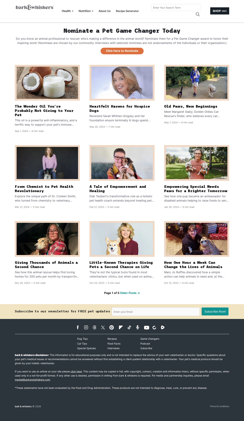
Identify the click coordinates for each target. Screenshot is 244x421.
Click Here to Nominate (122, 51)
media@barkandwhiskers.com (32, 379)
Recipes (112, 338)
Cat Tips (82, 343)
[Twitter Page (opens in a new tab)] (105, 326)
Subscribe (146, 348)
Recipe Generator (127, 11)
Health (66, 11)
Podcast (145, 343)
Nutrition (85, 11)
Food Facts (114, 343)
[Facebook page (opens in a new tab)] (79, 327)
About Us (105, 11)
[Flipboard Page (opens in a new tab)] (122, 327)
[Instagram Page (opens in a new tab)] (88, 327)
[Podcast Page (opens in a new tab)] (139, 327)
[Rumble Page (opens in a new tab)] (164, 327)
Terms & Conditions (219, 406)
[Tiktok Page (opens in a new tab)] (131, 327)
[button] (197, 14)
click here (76, 371)
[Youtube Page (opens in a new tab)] (148, 327)
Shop (220, 11)
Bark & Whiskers (23, 406)
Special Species (86, 348)
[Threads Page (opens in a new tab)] (96, 327)
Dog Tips (82, 338)
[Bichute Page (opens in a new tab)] (156, 327)
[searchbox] (176, 7)
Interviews (113, 348)
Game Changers (149, 338)
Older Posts (130, 293)
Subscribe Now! (215, 311)
